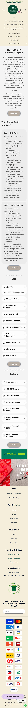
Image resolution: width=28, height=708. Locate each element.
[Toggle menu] (14, 18)
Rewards (14, 522)
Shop (14, 514)
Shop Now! (21, 454)
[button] (3, 10)
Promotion (14, 518)
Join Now (14, 113)
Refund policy (21, 702)
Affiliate (14, 539)
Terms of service (10, 702)
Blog (14, 535)
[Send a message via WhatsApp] (25, 705)
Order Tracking (14, 498)
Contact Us (14, 543)
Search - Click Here (14, 494)
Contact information (20, 705)
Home (14, 510)
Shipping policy (8, 705)
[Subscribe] (23, 611)
